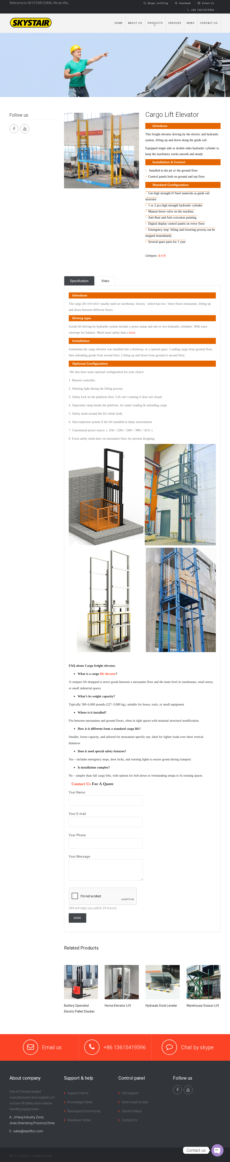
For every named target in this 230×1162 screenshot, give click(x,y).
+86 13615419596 (202, 10)
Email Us (208, 3)
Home (119, 23)
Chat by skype (197, 1047)
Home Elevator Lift (118, 1005)
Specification (79, 281)
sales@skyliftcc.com (28, 1131)
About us (135, 23)
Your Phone (77, 835)
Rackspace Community (84, 1111)
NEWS (191, 23)
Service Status (132, 1111)
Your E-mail (77, 814)
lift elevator (108, 674)
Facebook (185, 3)
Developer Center (79, 1120)
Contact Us (209, 23)
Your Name (77, 792)
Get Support (130, 1093)
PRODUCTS (155, 23)
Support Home (77, 1093)
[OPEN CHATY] (217, 1150)
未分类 (162, 255)
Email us (52, 1047)
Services (174, 23)
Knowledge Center (80, 1102)
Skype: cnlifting (158, 3)
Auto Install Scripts (135, 1102)
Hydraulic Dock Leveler (161, 1005)
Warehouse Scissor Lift (202, 1005)
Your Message (79, 856)
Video (105, 281)
